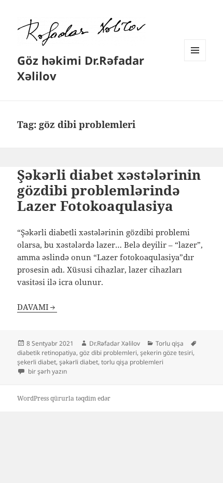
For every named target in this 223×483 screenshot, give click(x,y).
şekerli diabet (36, 362)
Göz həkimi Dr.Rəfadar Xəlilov (80, 67)
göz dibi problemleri (108, 352)
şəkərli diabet (78, 362)
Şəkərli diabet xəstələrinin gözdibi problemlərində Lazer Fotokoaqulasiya (109, 190)
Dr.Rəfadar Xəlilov (114, 343)
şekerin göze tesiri (166, 352)
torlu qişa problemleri (132, 362)
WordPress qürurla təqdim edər (63, 398)
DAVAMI (33, 307)
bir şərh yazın (46, 371)
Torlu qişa (170, 343)
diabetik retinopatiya (46, 352)
